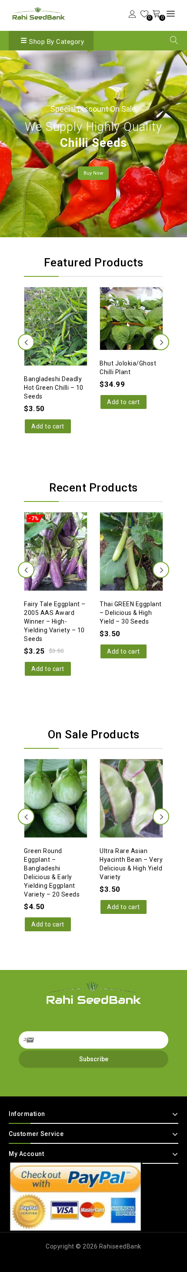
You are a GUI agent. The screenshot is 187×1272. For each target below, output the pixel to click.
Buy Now (93, 173)
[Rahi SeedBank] (39, 14)
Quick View (64, 300)
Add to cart (47, 402)
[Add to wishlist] (47, 300)
